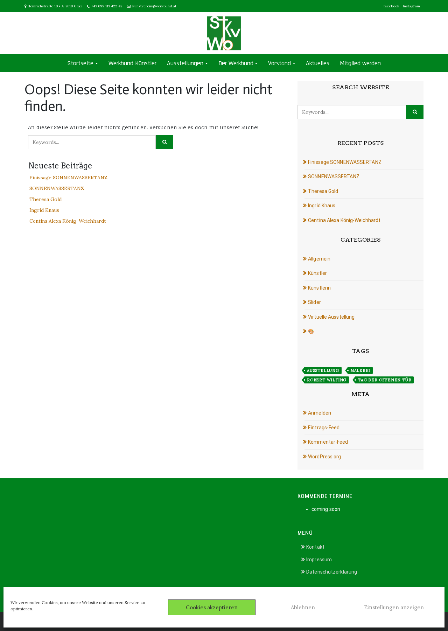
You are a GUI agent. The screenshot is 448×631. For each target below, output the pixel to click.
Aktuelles (317, 63)
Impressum (319, 559)
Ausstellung (323, 370)
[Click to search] (164, 142)
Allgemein (319, 259)
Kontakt (315, 547)
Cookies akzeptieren (212, 607)
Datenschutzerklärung (331, 572)
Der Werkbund (235, 63)
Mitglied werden (360, 63)
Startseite (80, 63)
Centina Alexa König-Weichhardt (67, 221)
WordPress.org (324, 456)
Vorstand (279, 63)
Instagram (411, 6)
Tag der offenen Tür (384, 379)
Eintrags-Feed (324, 427)
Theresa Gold (45, 199)
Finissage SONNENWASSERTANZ (68, 177)
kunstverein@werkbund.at (154, 6)
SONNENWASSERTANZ (56, 188)
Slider (314, 302)
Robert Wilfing (326, 379)
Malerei (360, 370)
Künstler (317, 273)
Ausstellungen (185, 63)
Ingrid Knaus (44, 210)
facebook (391, 6)
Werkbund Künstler (132, 63)
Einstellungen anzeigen (394, 607)
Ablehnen (303, 607)
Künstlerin (319, 288)
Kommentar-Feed (328, 442)
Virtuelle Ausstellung (331, 317)
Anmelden (319, 413)
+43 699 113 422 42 (106, 6)
